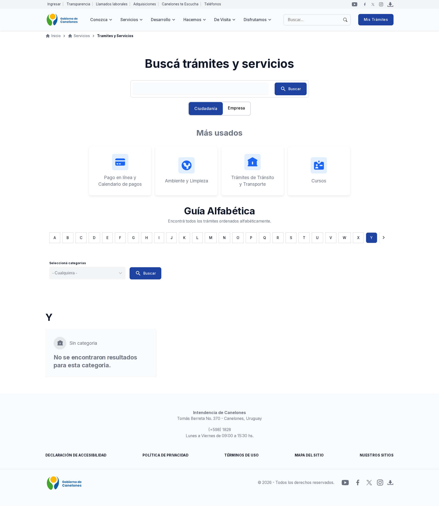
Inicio (56, 36)
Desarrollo (160, 19)
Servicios (129, 19)
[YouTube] (355, 4)
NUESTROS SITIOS (377, 455)
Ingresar (54, 4)
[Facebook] (365, 4)
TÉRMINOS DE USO (241, 455)
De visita (222, 19)
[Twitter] (373, 4)
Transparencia (78, 4)
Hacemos (192, 19)
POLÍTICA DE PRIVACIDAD (166, 455)
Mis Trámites (376, 20)
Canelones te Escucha (180, 4)
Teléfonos (212, 4)
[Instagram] (381, 4)
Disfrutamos (255, 19)
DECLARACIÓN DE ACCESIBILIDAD (76, 455)
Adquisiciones (144, 4)
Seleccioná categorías (67, 263)
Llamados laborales (112, 4)
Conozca (98, 19)
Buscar (290, 89)
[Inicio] (62, 20)
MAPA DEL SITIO (309, 455)
